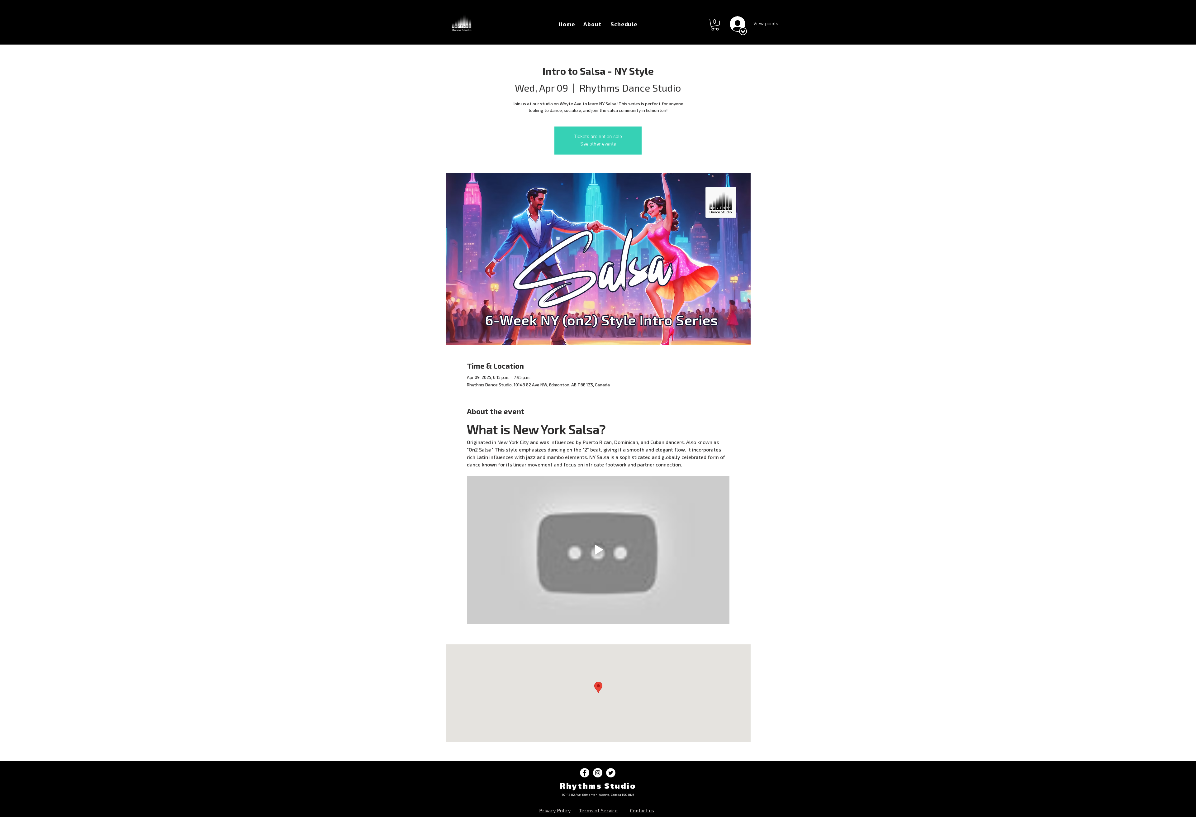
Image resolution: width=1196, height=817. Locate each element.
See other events (598, 144)
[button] (715, 25)
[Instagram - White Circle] (597, 772)
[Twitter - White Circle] (610, 772)
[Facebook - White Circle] (584, 772)
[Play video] (598, 550)
